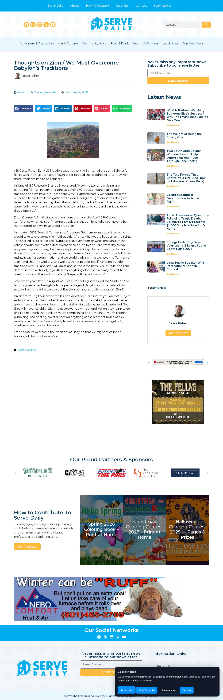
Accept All (126, 690)
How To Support (97, 5)
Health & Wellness (145, 43)
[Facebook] (26, 24)
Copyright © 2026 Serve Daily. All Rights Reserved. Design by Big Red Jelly (111, 696)
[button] (23, 108)
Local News (170, 43)
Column (31, 350)
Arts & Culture (68, 43)
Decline (186, 690)
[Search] (206, 25)
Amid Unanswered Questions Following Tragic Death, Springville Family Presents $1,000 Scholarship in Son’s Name (188, 222)
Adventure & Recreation (37, 43)
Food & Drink (120, 43)
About (74, 5)
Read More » (173, 125)
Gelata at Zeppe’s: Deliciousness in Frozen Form (184, 198)
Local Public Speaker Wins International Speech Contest (186, 266)
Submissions (162, 5)
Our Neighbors (192, 43)
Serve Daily (55, 5)
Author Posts (178, 333)
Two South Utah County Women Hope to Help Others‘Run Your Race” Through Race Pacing (184, 156)
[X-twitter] (46, 24)
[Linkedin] (39, 24)
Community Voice (94, 43)
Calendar (122, 5)
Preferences (168, 690)
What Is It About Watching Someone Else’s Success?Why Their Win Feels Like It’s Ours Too (187, 115)
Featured (49, 92)
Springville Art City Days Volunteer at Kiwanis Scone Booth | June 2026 (186, 246)
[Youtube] (53, 24)
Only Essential (147, 690)
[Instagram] (33, 24)
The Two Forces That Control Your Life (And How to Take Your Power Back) (186, 178)
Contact (141, 5)
